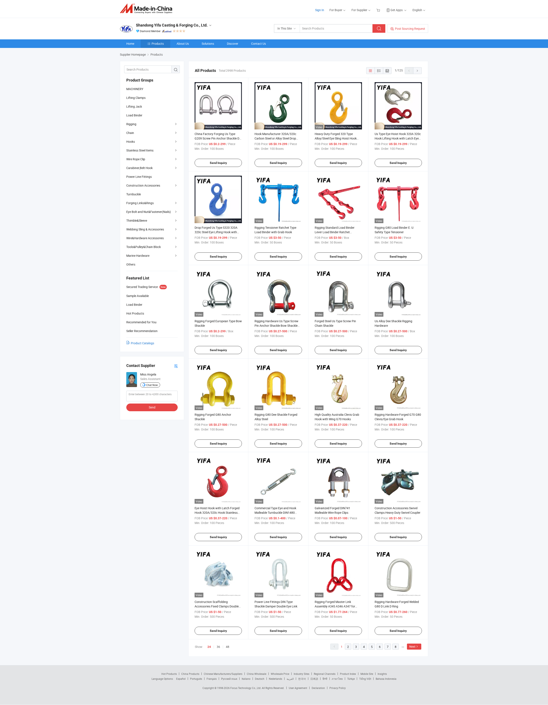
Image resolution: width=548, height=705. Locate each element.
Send (152, 407)
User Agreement (298, 688)
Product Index (348, 673)
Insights (382, 673)
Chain (130, 133)
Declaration (318, 688)
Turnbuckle (133, 194)
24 (209, 647)
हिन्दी (325, 678)
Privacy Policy (337, 688)
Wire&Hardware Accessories (145, 238)
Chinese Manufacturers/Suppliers (223, 673)
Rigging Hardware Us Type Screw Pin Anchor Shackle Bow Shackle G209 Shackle (276, 325)
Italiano (246, 678)
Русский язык (229, 678)
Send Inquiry (218, 163)
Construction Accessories (143, 185)
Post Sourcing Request (410, 29)
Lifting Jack (134, 106)
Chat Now (152, 385)
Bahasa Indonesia (386, 678)
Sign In (319, 10)
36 (218, 647)
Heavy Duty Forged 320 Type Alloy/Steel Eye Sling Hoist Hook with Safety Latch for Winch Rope (337, 138)
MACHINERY (134, 89)
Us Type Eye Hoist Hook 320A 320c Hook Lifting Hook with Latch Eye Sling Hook (398, 138)
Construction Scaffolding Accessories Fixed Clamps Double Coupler (217, 606)
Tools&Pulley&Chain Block (143, 247)
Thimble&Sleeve (136, 220)
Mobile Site (366, 673)
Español (181, 678)
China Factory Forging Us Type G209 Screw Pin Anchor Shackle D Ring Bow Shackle (217, 138)
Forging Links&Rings (140, 203)
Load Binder (134, 115)
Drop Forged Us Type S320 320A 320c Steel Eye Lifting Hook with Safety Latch (216, 232)
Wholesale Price (280, 673)
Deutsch (259, 678)
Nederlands (275, 678)
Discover (232, 44)
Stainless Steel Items (139, 150)
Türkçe (351, 678)
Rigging (131, 124)
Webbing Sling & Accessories (145, 229)
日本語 (314, 678)
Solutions (208, 44)
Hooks (130, 142)
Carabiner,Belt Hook (139, 168)
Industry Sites (301, 673)
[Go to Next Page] (417, 70)
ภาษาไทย (337, 678)
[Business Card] (176, 366)
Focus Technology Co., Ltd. (246, 688)
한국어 (302, 678)
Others (130, 264)
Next (412, 646)
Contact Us (258, 44)
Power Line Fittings (139, 177)
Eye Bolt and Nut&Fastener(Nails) (148, 212)
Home (130, 44)
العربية (290, 678)
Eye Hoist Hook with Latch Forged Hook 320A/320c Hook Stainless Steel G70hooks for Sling (217, 512)
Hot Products (169, 673)
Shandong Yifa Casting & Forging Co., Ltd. (172, 25)
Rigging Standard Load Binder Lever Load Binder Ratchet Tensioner (334, 232)
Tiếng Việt (365, 678)
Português (196, 678)
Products (158, 44)
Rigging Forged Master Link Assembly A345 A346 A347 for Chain (335, 606)
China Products (190, 673)
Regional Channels (324, 673)
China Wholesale (256, 673)
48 (227, 647)
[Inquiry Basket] (379, 10)
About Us (183, 44)
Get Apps (396, 10)
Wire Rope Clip (135, 159)
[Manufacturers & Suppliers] (147, 8)
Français (212, 678)
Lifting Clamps (136, 98)
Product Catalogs (142, 343)
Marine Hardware (137, 256)
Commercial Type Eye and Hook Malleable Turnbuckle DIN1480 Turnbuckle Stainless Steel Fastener (278, 512)
